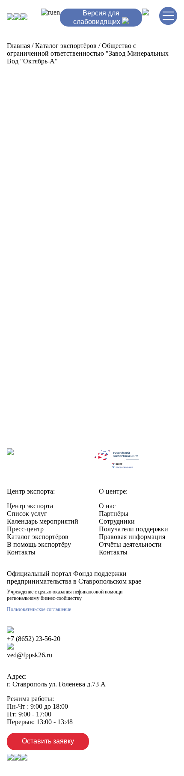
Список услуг (27, 513)
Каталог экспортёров (66, 45)
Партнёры (113, 513)
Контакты (21, 552)
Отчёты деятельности (130, 544)
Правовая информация (132, 536)
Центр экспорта (30, 505)
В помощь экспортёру (39, 544)
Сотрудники (117, 521)
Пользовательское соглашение (39, 609)
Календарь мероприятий (42, 521)
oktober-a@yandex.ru (59, 384)
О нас (107, 505)
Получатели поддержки (133, 529)
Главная (18, 45)
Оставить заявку (48, 741)
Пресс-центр (25, 529)
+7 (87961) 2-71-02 (65, 369)
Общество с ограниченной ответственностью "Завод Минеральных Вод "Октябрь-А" (88, 53)
